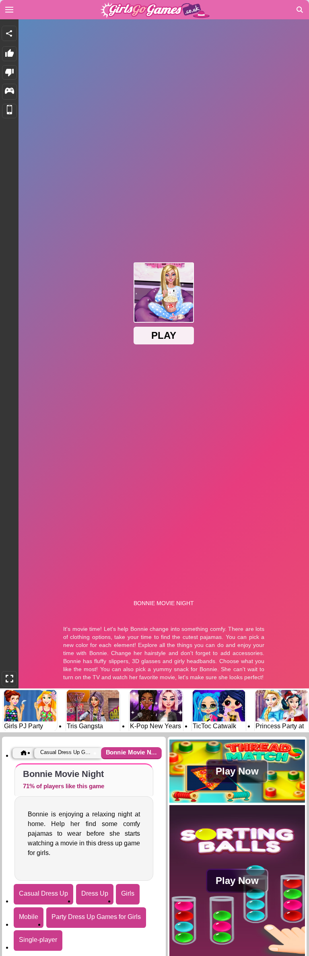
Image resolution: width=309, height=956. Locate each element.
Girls (127, 893)
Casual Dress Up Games (66, 752)
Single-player (38, 939)
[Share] (9, 33)
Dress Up (94, 893)
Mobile (28, 916)
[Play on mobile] (9, 111)
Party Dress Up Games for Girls (96, 916)
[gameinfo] (9, 92)
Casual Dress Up (43, 893)
